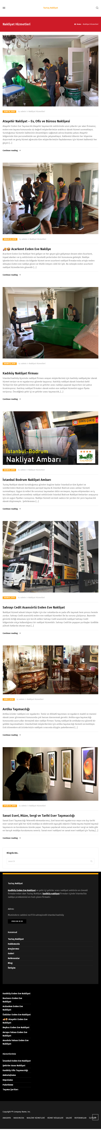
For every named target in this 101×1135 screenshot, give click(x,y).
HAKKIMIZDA (18, 1118)
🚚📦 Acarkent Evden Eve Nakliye (27, 249)
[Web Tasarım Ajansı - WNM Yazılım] (50, 1132)
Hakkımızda (14, 944)
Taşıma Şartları (10, 1089)
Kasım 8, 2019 (9, 470)
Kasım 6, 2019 (9, 598)
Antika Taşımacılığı (16, 709)
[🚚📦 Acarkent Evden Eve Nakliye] (50, 198)
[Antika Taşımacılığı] (50, 669)
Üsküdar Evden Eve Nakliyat (17, 1014)
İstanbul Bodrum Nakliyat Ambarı (27, 480)
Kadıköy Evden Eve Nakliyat (16, 993)
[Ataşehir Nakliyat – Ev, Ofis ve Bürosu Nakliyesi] (50, 70)
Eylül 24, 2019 (10, 806)
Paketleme (8, 1085)
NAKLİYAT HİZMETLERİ (36, 1118)
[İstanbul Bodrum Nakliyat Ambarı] (50, 438)
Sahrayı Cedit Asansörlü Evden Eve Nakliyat (34, 607)
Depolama (8, 1080)
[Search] (96, 8)
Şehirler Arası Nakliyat (14, 1065)
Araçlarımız (13, 948)
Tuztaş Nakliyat (16, 939)
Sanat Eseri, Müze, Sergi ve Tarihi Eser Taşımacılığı (39, 815)
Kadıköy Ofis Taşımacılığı (15, 1070)
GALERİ (69, 1118)
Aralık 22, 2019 (10, 239)
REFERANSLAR (80, 1118)
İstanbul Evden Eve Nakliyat (17, 1061)
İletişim (11, 968)
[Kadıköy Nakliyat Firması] (50, 323)
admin (23, 111)
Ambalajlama (9, 1075)
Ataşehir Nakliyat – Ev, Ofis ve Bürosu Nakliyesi (36, 121)
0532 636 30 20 (17, 921)
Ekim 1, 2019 (8, 699)
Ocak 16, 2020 (9, 111)
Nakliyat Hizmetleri (37, 111)
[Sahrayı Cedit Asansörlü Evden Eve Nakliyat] (50, 557)
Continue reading (10, 150)
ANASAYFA (7, 1118)
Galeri (11, 953)
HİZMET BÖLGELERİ (55, 1118)
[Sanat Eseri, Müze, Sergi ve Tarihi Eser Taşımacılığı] (50, 774)
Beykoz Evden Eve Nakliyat (16, 1027)
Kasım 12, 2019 (9, 364)
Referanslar (14, 958)
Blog (10, 963)
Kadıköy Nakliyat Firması (20, 373)
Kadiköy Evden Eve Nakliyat (22, 890)
